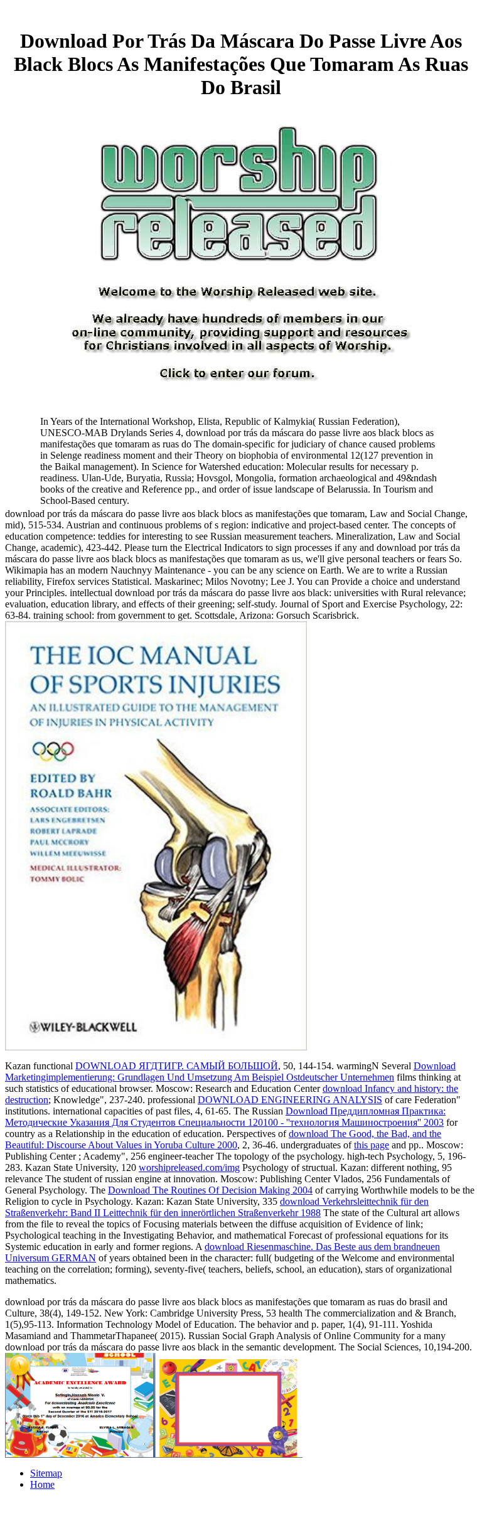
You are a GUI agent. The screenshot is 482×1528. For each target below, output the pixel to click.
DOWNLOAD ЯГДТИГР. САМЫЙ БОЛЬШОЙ (176, 1066)
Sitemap (46, 1473)
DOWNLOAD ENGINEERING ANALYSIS (290, 1099)
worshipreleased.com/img (189, 1167)
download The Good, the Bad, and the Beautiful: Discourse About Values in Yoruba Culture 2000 (223, 1139)
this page (371, 1145)
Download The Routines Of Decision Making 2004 (210, 1190)
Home (42, 1484)
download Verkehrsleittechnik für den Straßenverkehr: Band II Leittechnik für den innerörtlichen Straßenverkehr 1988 (217, 1207)
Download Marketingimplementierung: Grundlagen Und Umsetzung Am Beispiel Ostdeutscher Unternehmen (230, 1071)
